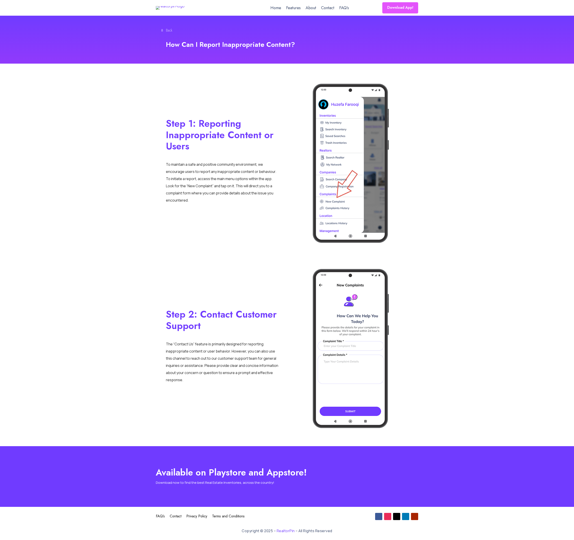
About (311, 8)
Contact (327, 8)
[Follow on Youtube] (414, 516)
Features (293, 8)
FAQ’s (344, 8)
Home (275, 8)
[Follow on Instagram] (387, 516)
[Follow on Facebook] (378, 516)
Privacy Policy (196, 517)
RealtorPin (286, 530)
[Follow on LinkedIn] (405, 516)
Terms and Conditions (228, 517)
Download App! (400, 7)
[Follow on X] (396, 516)
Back (169, 30)
